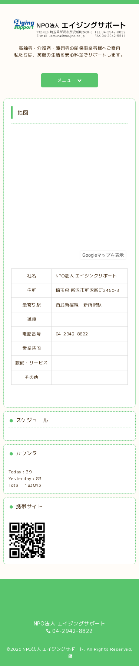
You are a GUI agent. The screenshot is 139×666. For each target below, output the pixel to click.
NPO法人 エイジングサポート (53, 649)
